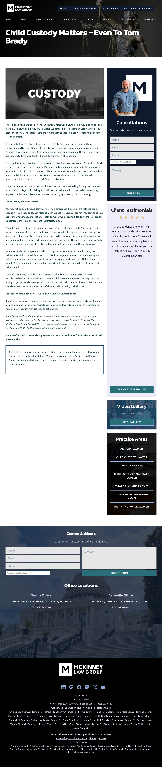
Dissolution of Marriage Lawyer (131, 476)
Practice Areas (44, 19)
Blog (91, 19)
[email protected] (56, 328)
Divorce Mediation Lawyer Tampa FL (122, 724)
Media (106, 19)
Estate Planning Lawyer (132, 486)
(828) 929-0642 (121, 607)
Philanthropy (70, 19)
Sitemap (93, 738)
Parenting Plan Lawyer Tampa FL (118, 720)
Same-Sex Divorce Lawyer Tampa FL (81, 720)
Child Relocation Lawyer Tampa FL (39, 724)
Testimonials (126, 19)
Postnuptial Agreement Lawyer (132, 496)
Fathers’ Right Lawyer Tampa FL (60, 712)
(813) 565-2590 (41, 607)
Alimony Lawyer (131, 449)
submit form (131, 193)
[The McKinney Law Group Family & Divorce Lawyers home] (19, 8)
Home (8, 19)
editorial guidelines (35, 356)
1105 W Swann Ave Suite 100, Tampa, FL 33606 (41, 601)
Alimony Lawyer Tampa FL (50, 716)
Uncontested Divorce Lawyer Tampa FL (126, 712)
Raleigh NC (82, 708)
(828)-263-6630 (104, 703)
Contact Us (150, 19)
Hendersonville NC (101, 708)
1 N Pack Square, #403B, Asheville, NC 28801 (121, 601)
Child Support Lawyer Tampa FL (25, 712)
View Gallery (131, 422)
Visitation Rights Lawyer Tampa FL (83, 716)
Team (23, 19)
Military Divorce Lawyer (131, 507)
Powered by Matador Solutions (71, 738)
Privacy (102, 738)
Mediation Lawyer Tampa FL (116, 716)
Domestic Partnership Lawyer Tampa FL (40, 720)
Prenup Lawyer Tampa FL (91, 712)
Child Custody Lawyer (131, 457)
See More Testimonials (131, 389)
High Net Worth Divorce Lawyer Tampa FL (80, 724)
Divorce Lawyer (132, 465)
